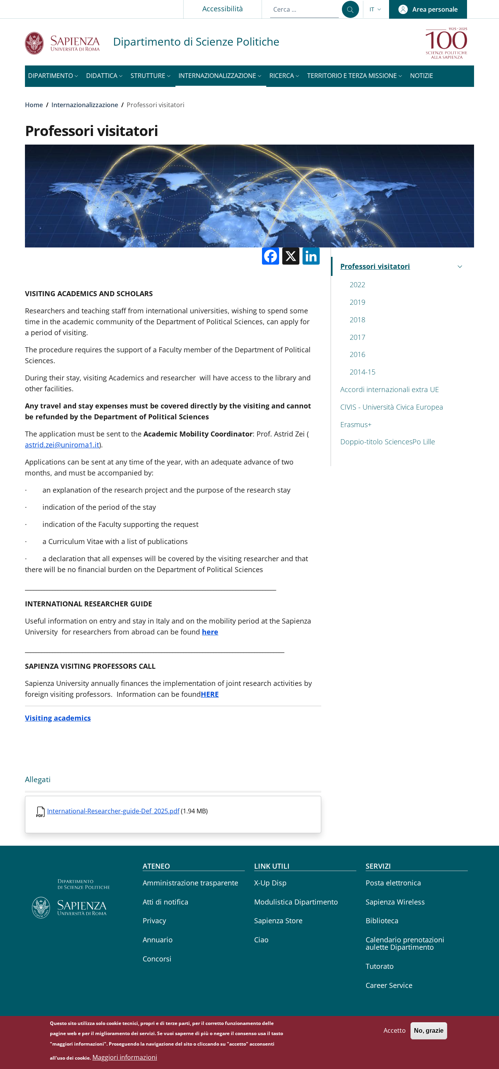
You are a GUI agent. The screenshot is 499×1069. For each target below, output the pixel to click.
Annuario (158, 939)
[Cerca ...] (350, 9)
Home (34, 105)
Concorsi (157, 958)
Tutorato (380, 966)
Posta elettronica (393, 882)
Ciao (261, 939)
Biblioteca (382, 920)
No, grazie (429, 1030)
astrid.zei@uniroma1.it (62, 444)
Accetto (395, 1030)
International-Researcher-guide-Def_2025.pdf (113, 811)
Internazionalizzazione (84, 105)
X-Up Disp (270, 882)
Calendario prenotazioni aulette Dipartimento (405, 943)
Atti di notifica (165, 901)
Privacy (154, 920)
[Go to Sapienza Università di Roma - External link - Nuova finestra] (69, 43)
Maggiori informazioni (124, 1057)
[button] (376, 9)
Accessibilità (222, 8)
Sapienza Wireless (395, 901)
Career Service (389, 985)
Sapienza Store (278, 920)
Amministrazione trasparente (190, 882)
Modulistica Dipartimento (296, 901)
